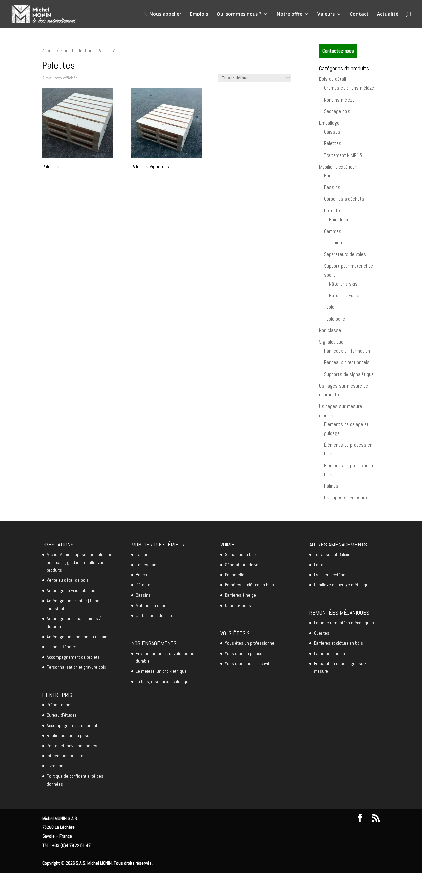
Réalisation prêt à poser (69, 735)
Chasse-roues (238, 605)
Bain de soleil (342, 219)
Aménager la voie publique (71, 590)
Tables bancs (148, 565)
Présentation (58, 705)
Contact (359, 14)
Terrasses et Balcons (333, 554)
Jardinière (333, 242)
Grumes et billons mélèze (349, 87)
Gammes (332, 231)
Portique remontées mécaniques (344, 623)
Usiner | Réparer (61, 647)
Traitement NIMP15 (343, 155)
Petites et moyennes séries (72, 746)
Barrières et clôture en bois (249, 585)
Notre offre (289, 14)
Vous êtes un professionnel (250, 643)
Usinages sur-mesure (345, 497)
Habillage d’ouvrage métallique (342, 585)
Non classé (330, 330)
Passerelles (236, 574)
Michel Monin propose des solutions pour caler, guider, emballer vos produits (79, 562)
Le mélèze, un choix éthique (161, 671)
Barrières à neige (240, 595)
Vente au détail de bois (68, 580)
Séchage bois (337, 111)
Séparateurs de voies (345, 254)
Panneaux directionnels (347, 362)
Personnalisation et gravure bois (76, 667)
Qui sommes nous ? (239, 14)
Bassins (332, 187)
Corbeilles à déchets (344, 198)
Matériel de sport (151, 605)
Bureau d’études (62, 715)
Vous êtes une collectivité (248, 663)
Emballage (329, 122)
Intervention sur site (65, 756)
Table (329, 306)
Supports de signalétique (349, 374)
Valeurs (326, 14)
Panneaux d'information (347, 350)
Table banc (334, 318)
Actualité (387, 14)
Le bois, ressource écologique (163, 681)
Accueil (49, 51)
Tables (142, 554)
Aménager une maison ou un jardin (79, 636)
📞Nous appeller (162, 14)
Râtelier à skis (343, 283)
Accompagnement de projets (73, 657)
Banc (329, 175)
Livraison (55, 766)
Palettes (332, 143)
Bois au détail (332, 79)
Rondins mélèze (339, 99)
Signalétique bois (241, 554)
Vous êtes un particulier (246, 653)
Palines (331, 486)
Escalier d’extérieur (331, 574)
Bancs (141, 574)
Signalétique (331, 341)
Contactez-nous (338, 50)
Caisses (332, 131)
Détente (332, 210)
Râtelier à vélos (344, 295)
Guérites (321, 633)
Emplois (199, 14)
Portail (319, 565)
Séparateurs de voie (243, 565)
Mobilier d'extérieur (337, 166)
